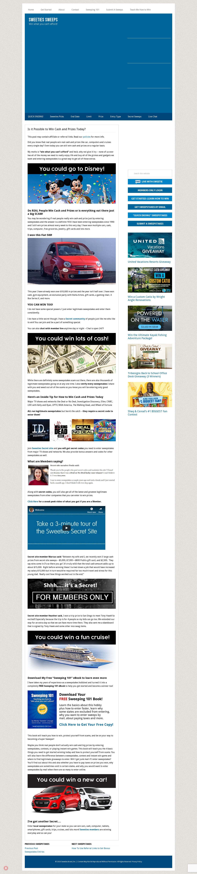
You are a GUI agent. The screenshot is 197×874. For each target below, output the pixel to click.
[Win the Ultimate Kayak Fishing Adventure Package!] (150, 319)
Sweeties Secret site (42, 448)
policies (86, 137)
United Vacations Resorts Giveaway (149, 261)
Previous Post (31, 848)
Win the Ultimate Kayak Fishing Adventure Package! (147, 336)
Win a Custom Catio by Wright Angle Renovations (146, 298)
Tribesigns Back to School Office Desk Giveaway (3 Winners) (147, 375)
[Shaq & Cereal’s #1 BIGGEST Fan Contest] (150, 395)
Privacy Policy (137, 862)
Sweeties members (89, 829)
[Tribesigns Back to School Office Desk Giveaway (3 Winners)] (150, 357)
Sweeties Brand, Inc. (68, 862)
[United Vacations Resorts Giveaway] (150, 246)
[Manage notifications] (6, 868)
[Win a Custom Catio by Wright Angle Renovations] (150, 280)
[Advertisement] (150, 148)
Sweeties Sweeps (43, 20)
